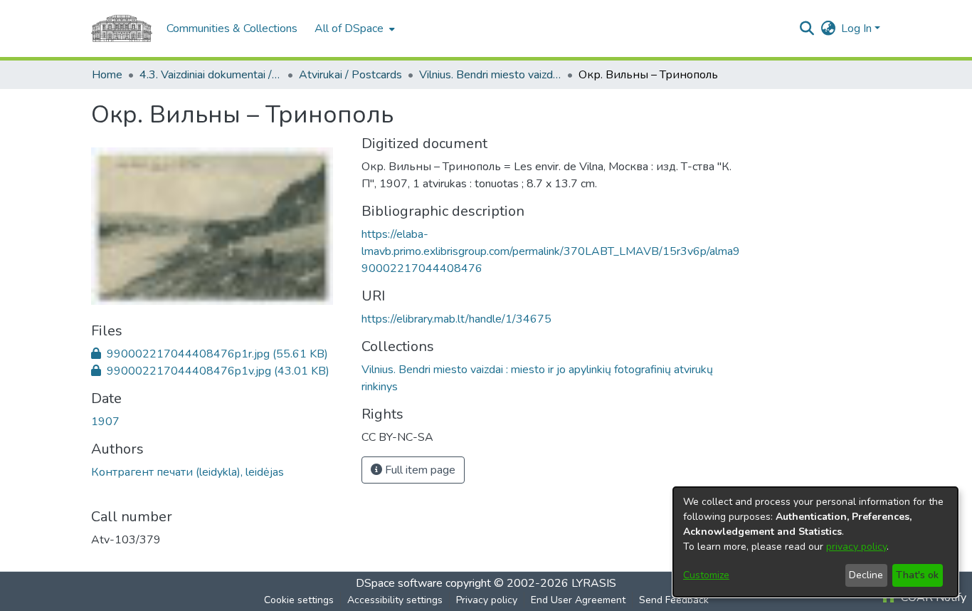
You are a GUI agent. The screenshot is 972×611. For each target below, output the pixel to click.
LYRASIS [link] (593, 583)
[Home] (121, 28)
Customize (706, 575)
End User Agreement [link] (578, 600)
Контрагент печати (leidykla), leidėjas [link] (187, 472)
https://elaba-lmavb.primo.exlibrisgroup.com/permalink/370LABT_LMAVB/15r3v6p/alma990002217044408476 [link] (550, 251)
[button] (806, 28)
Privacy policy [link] (486, 600)
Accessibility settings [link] (395, 600)
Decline (866, 575)
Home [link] (107, 75)
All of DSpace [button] (349, 28)
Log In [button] (858, 28)
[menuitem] (353, 28)
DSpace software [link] (399, 583)
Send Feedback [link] (674, 600)
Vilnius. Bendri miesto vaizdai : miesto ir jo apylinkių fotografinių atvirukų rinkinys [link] (490, 75)
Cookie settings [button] (299, 600)
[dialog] (815, 542)
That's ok (917, 575)
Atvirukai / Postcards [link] (350, 75)
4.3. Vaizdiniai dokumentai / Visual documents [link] (210, 75)
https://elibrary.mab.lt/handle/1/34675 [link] (456, 319)
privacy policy (856, 546)
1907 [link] (105, 421)
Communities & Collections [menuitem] (232, 28)
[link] (209, 354)
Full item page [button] (418, 470)
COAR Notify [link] (932, 597)
